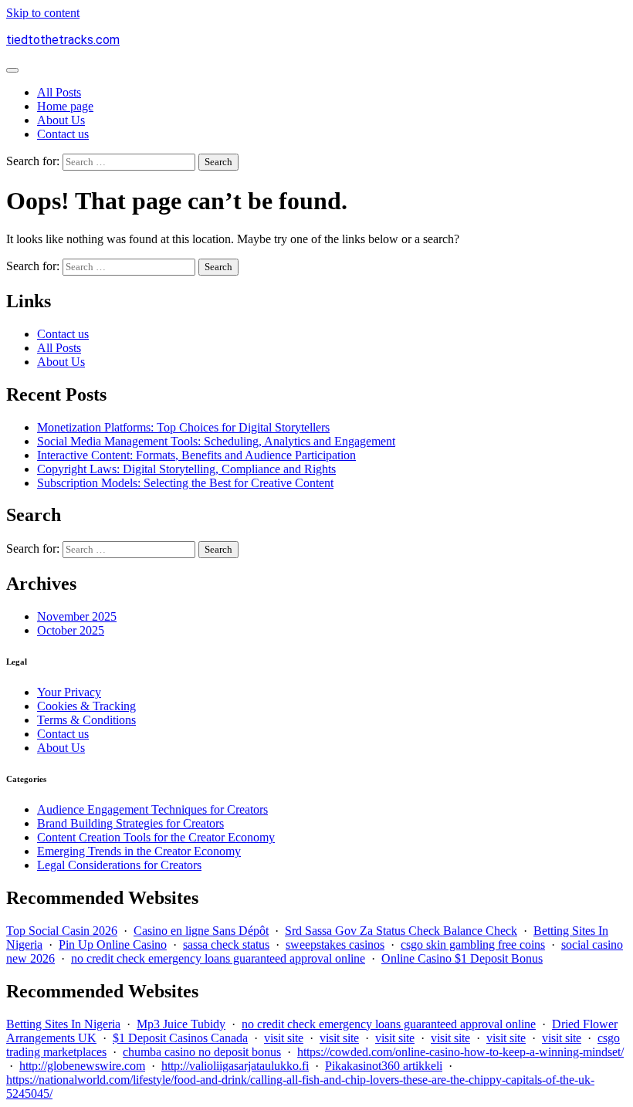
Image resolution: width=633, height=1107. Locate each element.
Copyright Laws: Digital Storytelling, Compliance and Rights (186, 469)
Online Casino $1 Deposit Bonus (462, 958)
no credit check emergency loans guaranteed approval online (218, 958)
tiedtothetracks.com (63, 39)
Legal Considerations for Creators (119, 865)
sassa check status (226, 944)
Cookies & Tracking (86, 706)
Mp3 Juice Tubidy (181, 1024)
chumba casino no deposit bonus (202, 1051)
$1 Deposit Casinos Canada (180, 1037)
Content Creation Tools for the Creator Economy (156, 837)
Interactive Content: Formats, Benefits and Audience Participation (196, 455)
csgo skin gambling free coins (473, 944)
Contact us (63, 133)
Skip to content (43, 12)
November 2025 (77, 616)
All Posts (59, 92)
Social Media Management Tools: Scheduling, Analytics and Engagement (216, 441)
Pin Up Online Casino (113, 944)
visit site (283, 1037)
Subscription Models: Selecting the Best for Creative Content (185, 482)
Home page (65, 106)
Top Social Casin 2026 (61, 930)
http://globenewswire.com (82, 1065)
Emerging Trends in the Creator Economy (139, 851)
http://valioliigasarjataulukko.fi (235, 1065)
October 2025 (70, 630)
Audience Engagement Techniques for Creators (152, 809)
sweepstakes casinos (335, 944)
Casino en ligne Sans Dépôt (201, 930)
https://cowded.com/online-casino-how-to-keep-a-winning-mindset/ (460, 1051)
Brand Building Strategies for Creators (130, 823)
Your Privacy (69, 692)
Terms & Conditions (86, 719)
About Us (61, 120)
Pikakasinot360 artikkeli (383, 1065)
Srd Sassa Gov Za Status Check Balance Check (401, 930)
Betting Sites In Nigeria (63, 1024)
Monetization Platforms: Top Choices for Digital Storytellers (183, 427)
